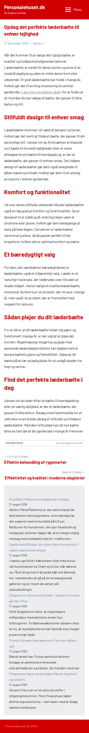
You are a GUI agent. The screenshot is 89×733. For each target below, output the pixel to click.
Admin (37, 43)
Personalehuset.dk (24, 7)
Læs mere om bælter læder (41, 92)
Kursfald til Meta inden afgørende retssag (39, 499)
